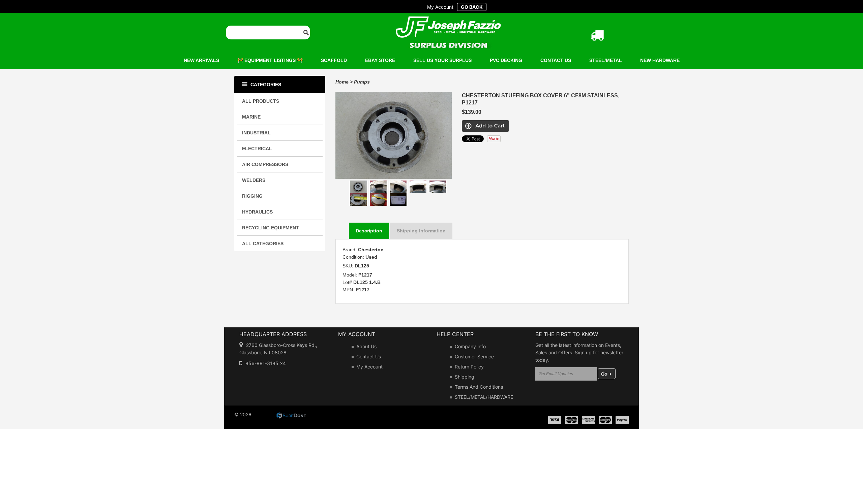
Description (369, 230)
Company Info (470, 346)
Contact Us (368, 356)
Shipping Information (421, 230)
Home (342, 82)
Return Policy (469, 366)
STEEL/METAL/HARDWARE (484, 397)
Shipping (464, 377)
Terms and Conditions (479, 387)
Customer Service (474, 356)
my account (440, 7)
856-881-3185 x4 (265, 363)
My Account (369, 366)
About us (366, 346)
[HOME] (448, 20)
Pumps (362, 82)
